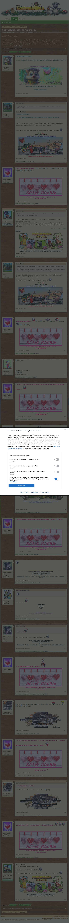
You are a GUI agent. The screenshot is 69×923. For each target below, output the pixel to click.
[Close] (65, 431)
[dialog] (34, 461)
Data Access (34, 492)
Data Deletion (24, 492)
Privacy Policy (45, 492)
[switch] (56, 459)
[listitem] (34, 455)
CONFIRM (21, 485)
